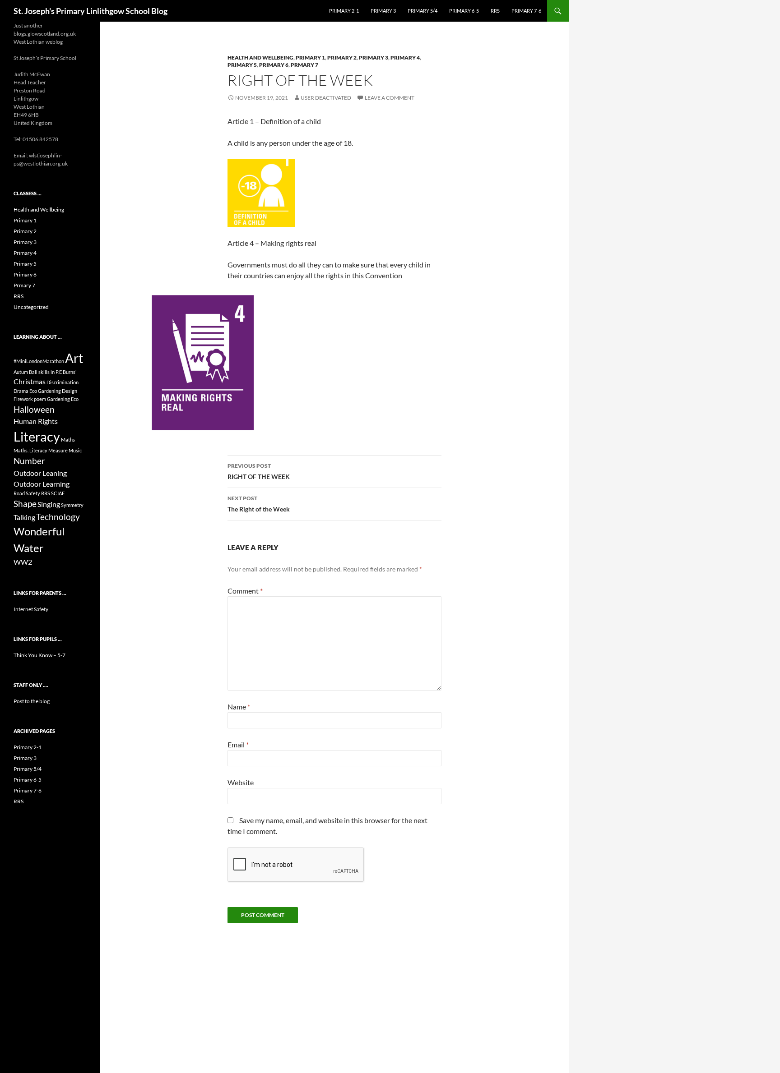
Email (238, 744)
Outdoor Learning (42, 483)
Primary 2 (342, 57)
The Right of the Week (259, 504)
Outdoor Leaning (40, 473)
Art (74, 358)
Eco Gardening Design (53, 391)
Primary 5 (242, 64)
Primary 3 (383, 11)
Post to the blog (32, 701)
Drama (21, 391)
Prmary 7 (304, 64)
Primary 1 (310, 57)
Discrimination (62, 382)
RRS (495, 11)
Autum (21, 372)
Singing (48, 504)
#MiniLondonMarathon (39, 361)
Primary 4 (405, 57)
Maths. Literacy (30, 450)
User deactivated (326, 97)
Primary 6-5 (464, 11)
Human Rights (36, 421)
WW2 (23, 561)
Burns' (70, 372)
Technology (58, 516)
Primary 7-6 (526, 11)
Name (239, 706)
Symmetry (72, 505)
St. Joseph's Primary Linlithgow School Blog (90, 11)
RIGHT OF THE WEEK (259, 471)
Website (241, 782)
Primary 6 (273, 64)
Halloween (34, 409)
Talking (24, 517)
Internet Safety (31, 609)
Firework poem (30, 399)
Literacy (37, 436)
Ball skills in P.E (45, 372)
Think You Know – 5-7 (39, 655)
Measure (58, 450)
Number (29, 461)
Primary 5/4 (422, 11)
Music (75, 450)
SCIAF (58, 493)
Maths (68, 439)
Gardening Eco (63, 399)
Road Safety (27, 493)
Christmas (30, 381)
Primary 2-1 (344, 11)
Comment (245, 590)
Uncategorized (31, 307)
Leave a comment (389, 97)
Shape (25, 503)
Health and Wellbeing (260, 57)
